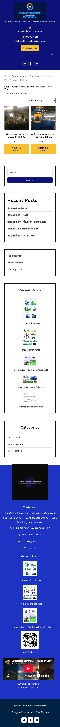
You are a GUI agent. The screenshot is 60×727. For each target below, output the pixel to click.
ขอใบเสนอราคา (30, 48)
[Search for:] (30, 173)
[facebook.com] (30, 63)
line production (14, 255)
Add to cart (17, 149)
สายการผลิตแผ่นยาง (17, 208)
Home (7, 76)
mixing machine (15, 262)
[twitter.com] (24, 63)
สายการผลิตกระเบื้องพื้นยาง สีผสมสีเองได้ (26, 221)
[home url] (30, 483)
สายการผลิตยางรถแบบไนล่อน (21, 235)
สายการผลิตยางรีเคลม (18, 215)
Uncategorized (14, 269)
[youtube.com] (36, 63)
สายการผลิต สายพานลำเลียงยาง (22, 228)
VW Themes (42, 712)
